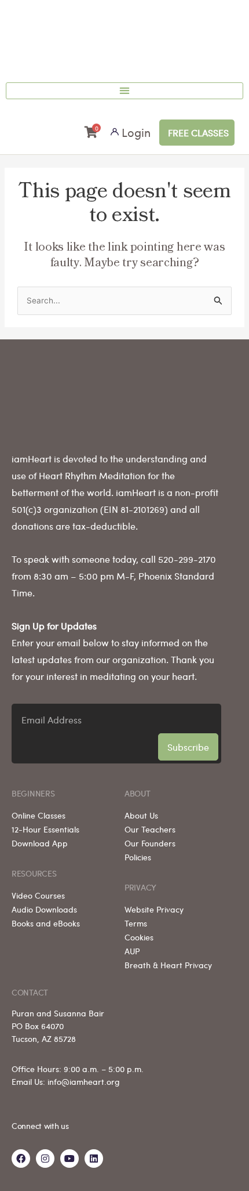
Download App (40, 843)
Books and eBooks (46, 923)
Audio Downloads (44, 909)
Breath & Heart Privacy (168, 965)
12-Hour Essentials (45, 829)
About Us (141, 815)
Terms (135, 923)
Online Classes (38, 815)
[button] (124, 90)
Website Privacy (154, 909)
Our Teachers (149, 829)
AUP (132, 951)
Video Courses (38, 895)
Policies (137, 857)
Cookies (138, 937)
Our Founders (149, 843)
